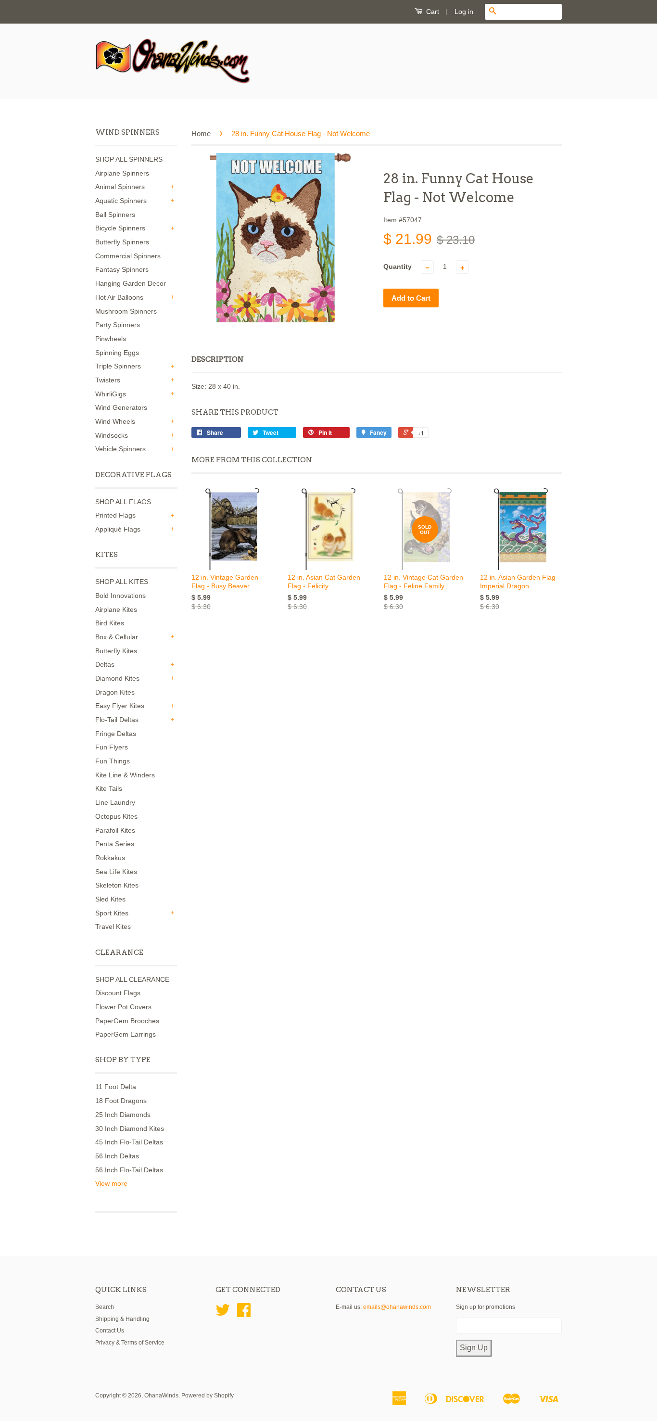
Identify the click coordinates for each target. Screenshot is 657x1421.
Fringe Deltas (115, 733)
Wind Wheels (115, 421)
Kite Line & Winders (125, 775)
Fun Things (112, 761)
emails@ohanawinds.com (397, 1307)
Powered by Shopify (207, 1395)
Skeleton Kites (117, 885)
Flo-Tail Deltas (117, 719)
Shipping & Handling (122, 1319)
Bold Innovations (120, 595)
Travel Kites (113, 926)
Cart (431, 11)
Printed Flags (115, 515)
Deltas (104, 664)
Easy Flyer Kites (119, 706)
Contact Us (109, 1330)
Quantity (397, 266)
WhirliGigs (110, 394)
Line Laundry (115, 802)
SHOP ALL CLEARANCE (132, 979)
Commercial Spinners (128, 256)
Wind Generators (121, 407)
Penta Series (114, 844)
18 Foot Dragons (121, 1100)
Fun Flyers (111, 747)
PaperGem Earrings (125, 1034)
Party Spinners (117, 325)
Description (217, 359)
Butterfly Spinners (122, 242)
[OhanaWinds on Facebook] (244, 1313)
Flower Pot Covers (123, 1007)
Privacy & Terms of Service (129, 1342)
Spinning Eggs (117, 352)
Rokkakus (110, 858)
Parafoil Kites (115, 830)
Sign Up (474, 1348)
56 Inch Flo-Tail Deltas (129, 1170)
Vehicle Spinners (120, 449)
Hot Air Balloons (119, 297)
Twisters (107, 380)
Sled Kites (110, 899)
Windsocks (111, 435)
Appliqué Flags (117, 529)
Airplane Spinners (122, 173)
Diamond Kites (117, 678)
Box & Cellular (116, 637)
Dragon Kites (115, 692)
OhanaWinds (161, 1395)
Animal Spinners (120, 186)
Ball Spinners (115, 214)
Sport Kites (111, 913)
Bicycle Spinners (120, 228)
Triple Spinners (118, 366)
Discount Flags (117, 993)
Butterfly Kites (116, 651)
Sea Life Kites (116, 871)
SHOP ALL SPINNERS (129, 159)
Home (201, 133)
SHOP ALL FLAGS (123, 502)
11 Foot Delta (115, 1087)
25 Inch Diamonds (123, 1114)
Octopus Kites (116, 816)
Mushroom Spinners (126, 311)
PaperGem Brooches (127, 1021)
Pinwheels (110, 339)
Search (104, 1307)
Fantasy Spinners (122, 269)
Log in (464, 11)
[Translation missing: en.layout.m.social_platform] (222, 1313)
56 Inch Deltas (117, 1156)
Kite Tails (108, 788)
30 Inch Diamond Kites (129, 1128)
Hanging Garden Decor (130, 283)
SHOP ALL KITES (121, 581)
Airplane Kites (116, 609)
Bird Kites (109, 623)
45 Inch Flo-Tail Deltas (129, 1142)
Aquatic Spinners (121, 200)
